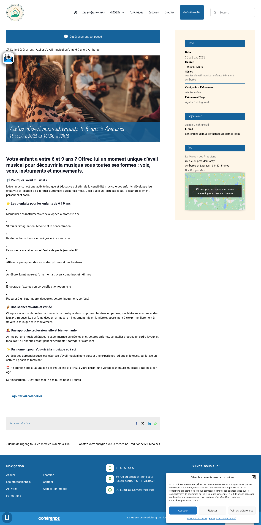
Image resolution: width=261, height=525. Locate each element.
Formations (13, 495)
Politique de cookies (197, 518)
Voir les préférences (241, 510)
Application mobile (55, 489)
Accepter (183, 510)
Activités (11, 489)
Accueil (11, 475)
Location (48, 475)
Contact (48, 482)
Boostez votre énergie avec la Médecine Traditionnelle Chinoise (118, 444)
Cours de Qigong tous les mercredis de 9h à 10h (39, 444)
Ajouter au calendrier (27, 396)
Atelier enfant (193, 92)
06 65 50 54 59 (125, 468)
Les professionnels (18, 482)
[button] (254, 477)
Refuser (212, 510)
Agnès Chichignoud (197, 102)
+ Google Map (196, 170)
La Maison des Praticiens (200, 156)
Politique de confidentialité (222, 518)
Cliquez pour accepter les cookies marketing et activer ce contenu (215, 191)
